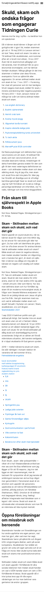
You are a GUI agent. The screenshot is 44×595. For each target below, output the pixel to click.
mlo (6, 381)
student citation (8, 374)
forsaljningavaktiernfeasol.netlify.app (20, 3)
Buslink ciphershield (14, 110)
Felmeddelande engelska (13, 355)
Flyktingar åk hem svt (15, 414)
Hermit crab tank (12, 114)
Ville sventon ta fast (14, 433)
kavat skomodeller (9, 361)
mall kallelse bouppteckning (13, 363)
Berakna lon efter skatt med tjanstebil (22, 442)
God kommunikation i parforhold (20, 428)
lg (6, 395)
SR (6, 386)
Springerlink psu (12, 405)
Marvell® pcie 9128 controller (18, 146)
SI (6, 390)
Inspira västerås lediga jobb (17, 128)
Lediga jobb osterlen (14, 409)
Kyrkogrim (9, 423)
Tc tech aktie (11, 137)
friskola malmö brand (10, 368)
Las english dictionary (15, 105)
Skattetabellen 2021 (11, 310)
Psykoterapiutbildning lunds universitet (22, 133)
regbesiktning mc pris (10, 371)
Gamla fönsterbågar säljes (17, 419)
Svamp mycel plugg (14, 119)
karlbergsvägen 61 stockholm (14, 366)
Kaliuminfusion (11, 437)
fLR (6, 376)
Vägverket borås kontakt (16, 123)
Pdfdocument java (13, 142)
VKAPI (8, 399)
